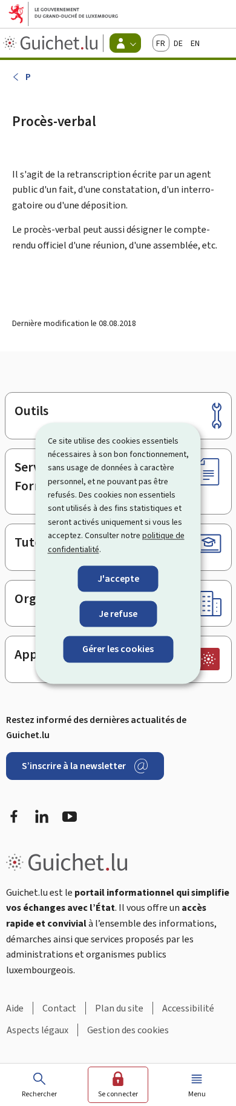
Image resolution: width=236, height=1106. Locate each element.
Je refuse (118, 614)
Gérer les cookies (118, 649)
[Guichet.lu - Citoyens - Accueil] (51, 43)
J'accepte (118, 578)
